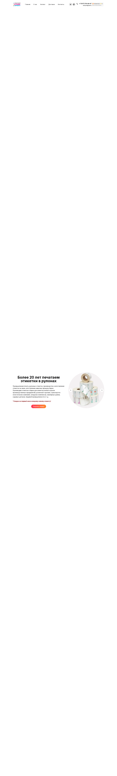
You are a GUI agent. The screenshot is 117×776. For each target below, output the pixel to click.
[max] (74, 4)
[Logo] (17, 4)
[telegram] (70, 4)
